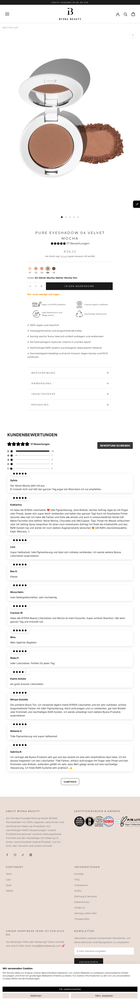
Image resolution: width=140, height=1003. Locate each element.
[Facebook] (7, 855)
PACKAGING (40, 404)
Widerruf (79, 907)
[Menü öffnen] (7, 14)
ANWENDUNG (41, 383)
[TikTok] (23, 855)
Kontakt (79, 873)
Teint (9, 873)
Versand (64, 256)
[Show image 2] (66, 217)
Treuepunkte (81, 918)
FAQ (77, 879)
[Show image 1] (62, 217)
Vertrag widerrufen (85, 913)
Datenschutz (81, 902)
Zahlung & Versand (85, 896)
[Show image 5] (78, 217)
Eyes (8, 885)
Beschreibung (43, 372)
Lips (8, 879)
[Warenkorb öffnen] (133, 14)
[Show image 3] (70, 217)
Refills (9, 890)
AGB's (77, 890)
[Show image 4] (74, 217)
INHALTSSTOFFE (43, 394)
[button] (70, 244)
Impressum (81, 885)
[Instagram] (15, 855)
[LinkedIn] (31, 855)
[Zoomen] (133, 35)
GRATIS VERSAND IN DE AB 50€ (69, 2)
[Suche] (125, 14)
